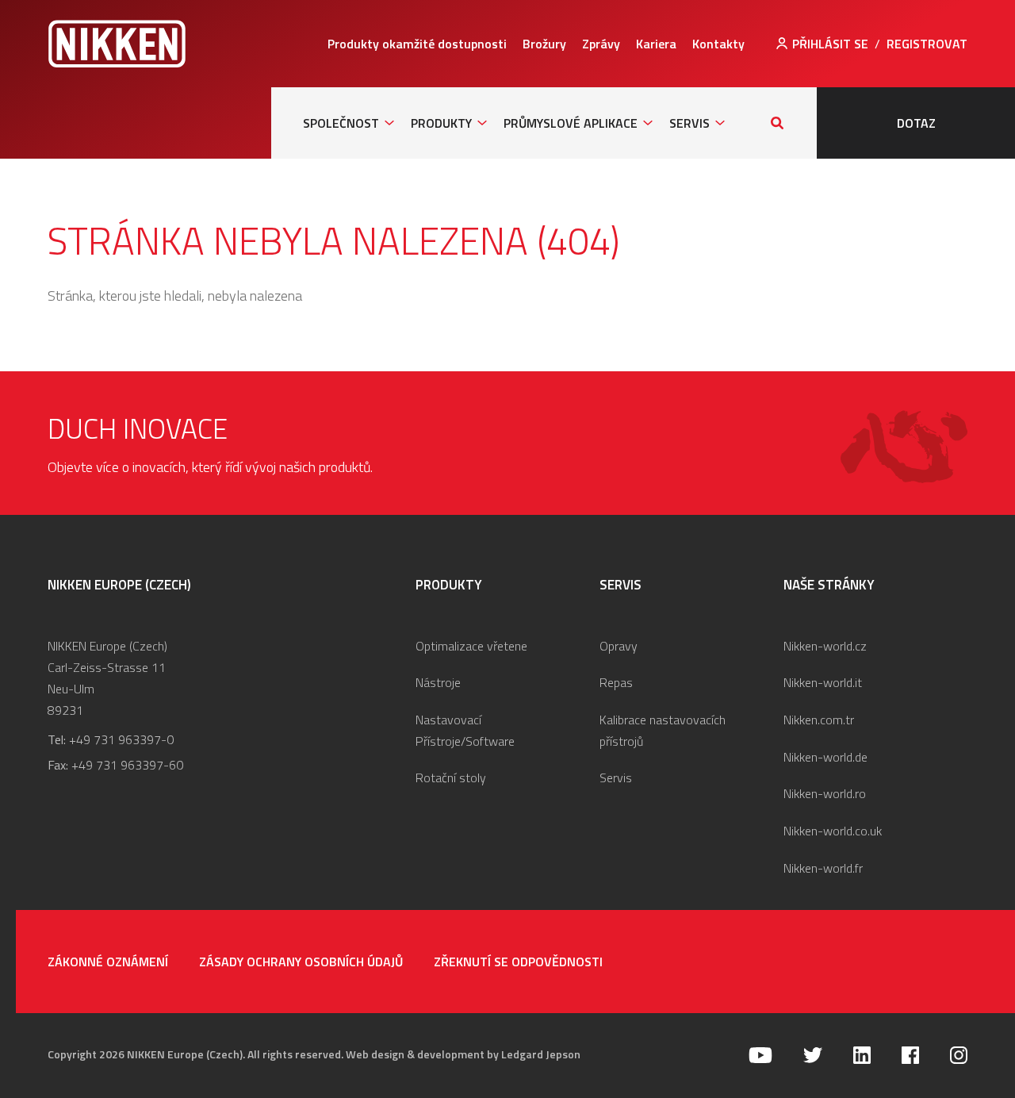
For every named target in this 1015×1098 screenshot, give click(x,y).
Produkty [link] (441, 122)
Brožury (544, 43)
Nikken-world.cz (825, 645)
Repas (616, 682)
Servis (615, 777)
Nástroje (438, 682)
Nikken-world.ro (824, 793)
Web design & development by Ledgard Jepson (463, 1054)
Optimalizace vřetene (471, 645)
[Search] (777, 123)
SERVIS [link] (689, 122)
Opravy (618, 645)
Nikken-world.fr (823, 867)
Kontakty (718, 43)
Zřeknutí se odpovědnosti (518, 961)
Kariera (656, 43)
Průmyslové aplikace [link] (571, 122)
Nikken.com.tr (818, 719)
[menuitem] (417, 43)
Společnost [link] (341, 122)
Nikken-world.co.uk (832, 830)
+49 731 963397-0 (121, 739)
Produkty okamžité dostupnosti (417, 43)
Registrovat (927, 43)
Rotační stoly (451, 777)
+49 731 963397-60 (127, 764)
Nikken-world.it (822, 682)
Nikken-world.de (825, 756)
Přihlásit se (830, 43)
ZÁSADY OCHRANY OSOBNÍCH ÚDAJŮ (301, 961)
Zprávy (601, 43)
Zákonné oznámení (108, 961)
